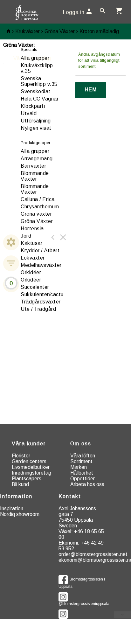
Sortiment (81, 461)
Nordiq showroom (19, 514)
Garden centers (29, 461)
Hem (91, 89)
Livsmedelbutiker (31, 467)
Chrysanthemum (40, 206)
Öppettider (82, 478)
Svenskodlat (36, 91)
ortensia (32, 228)
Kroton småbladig (99, 31)
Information (16, 496)
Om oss (80, 443)
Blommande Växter (35, 176)
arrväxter (33, 166)
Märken (78, 467)
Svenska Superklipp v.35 (39, 81)
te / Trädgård (38, 309)
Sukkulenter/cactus (43, 294)
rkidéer (31, 272)
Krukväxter (27, 31)
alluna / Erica (38, 199)
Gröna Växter (60, 31)
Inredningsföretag (31, 473)
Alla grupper (35, 58)
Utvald (29, 113)
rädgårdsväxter (41, 301)
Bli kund (20, 484)
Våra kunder (29, 443)
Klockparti (33, 106)
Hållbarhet (81, 473)
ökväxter (33, 258)
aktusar (31, 243)
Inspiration (11, 508)
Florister (21, 455)
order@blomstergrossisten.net (93, 554)
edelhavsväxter (41, 265)
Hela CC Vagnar (40, 98)
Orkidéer (31, 279)
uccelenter (35, 287)
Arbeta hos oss (87, 484)
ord (26, 236)
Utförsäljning (36, 120)
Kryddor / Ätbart (40, 250)
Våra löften (82, 455)
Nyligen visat (36, 128)
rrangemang (37, 158)
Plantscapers (26, 478)
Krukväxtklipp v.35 (37, 68)
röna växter (36, 214)
